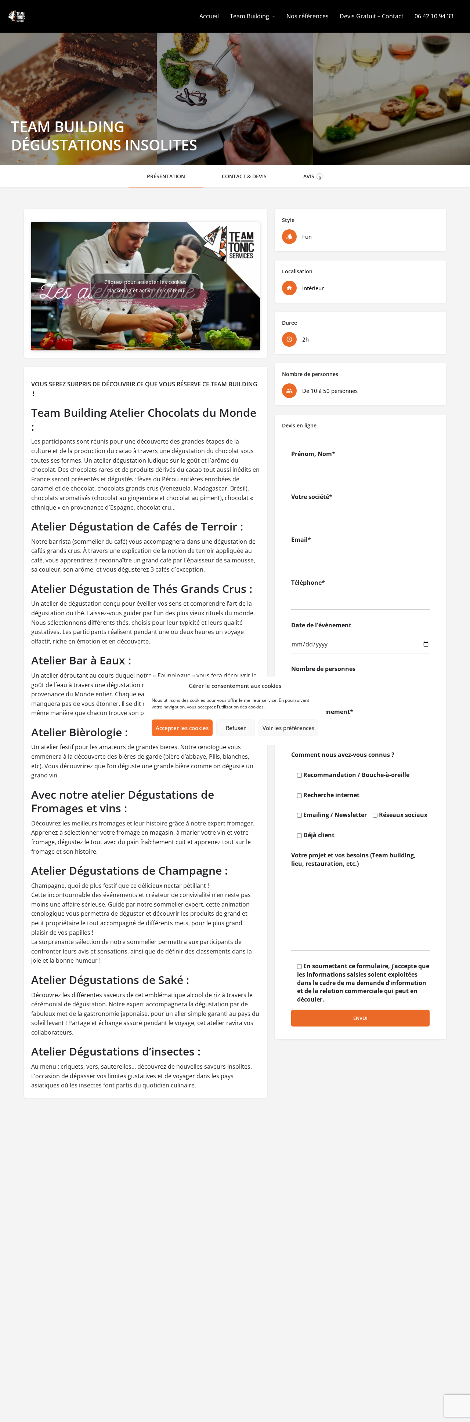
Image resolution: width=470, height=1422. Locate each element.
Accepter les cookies (182, 728)
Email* (301, 540)
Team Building (249, 16)
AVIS (312, 177)
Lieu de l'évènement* (322, 712)
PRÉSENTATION (166, 176)
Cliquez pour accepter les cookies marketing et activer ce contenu (145, 286)
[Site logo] (17, 16)
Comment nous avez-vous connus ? (342, 755)
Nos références (307, 16)
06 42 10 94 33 (434, 16)
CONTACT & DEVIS (244, 176)
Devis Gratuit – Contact (372, 16)
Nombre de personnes (323, 669)
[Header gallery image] (78, 82)
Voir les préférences (288, 728)
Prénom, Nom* (313, 454)
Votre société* (311, 497)
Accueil (209, 16)
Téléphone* (308, 583)
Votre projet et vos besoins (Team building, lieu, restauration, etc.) (353, 859)
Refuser (236, 728)
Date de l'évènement (321, 625)
